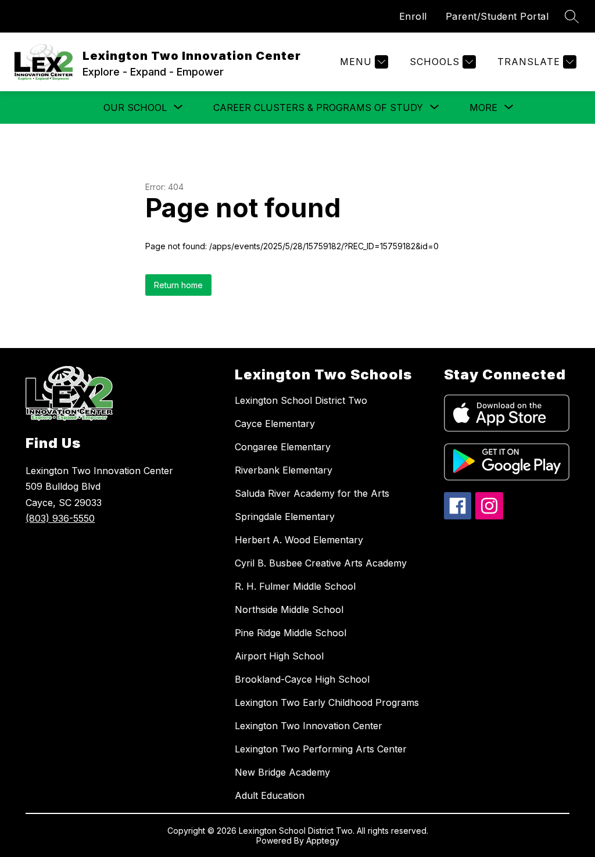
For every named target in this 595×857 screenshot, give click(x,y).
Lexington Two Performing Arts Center (321, 749)
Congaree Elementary (283, 447)
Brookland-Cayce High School (302, 679)
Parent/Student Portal (497, 16)
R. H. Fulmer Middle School (295, 586)
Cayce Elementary (275, 423)
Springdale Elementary (285, 516)
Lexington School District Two (301, 400)
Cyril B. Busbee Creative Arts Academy (321, 563)
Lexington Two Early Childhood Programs (327, 702)
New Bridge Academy (282, 772)
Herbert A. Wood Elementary (299, 540)
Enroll (413, 16)
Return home (178, 285)
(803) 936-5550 (60, 518)
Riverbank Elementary (283, 470)
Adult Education (269, 795)
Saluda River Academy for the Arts (312, 493)
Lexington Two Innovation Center (308, 726)
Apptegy (322, 840)
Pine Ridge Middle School (290, 633)
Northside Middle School (289, 609)
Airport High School (279, 656)
